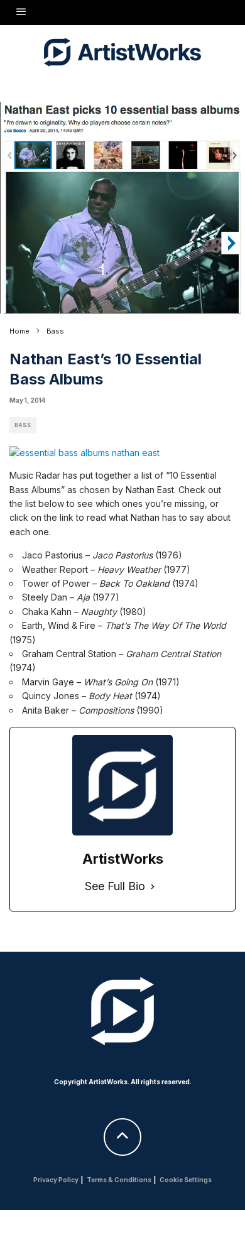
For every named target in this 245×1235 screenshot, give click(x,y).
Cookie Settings (186, 1179)
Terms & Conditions (119, 1179)
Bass (22, 425)
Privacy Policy (56, 1179)
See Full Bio (115, 886)
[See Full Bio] (152, 887)
